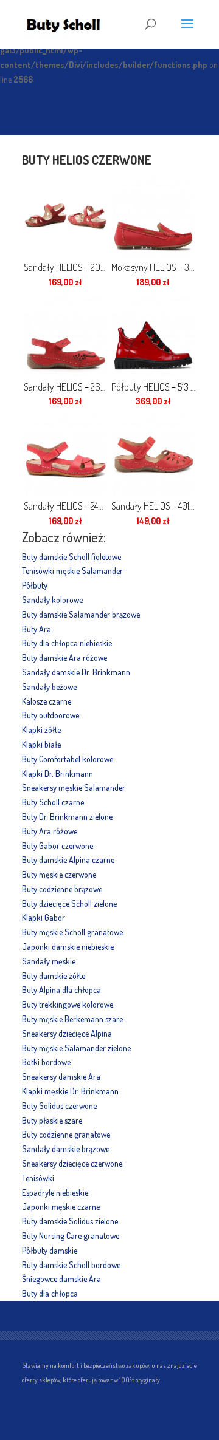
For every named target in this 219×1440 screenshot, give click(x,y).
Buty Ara (36, 629)
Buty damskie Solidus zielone (70, 1221)
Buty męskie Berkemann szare (72, 1019)
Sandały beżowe (49, 686)
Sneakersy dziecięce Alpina (67, 1033)
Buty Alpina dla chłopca (61, 989)
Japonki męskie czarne (61, 1206)
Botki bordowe (46, 1062)
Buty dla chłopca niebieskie (67, 643)
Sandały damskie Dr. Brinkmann (76, 672)
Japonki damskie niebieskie (68, 946)
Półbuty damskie (49, 1250)
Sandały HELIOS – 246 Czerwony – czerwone (66, 506)
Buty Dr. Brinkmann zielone (67, 816)
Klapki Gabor (43, 917)
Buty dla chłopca (50, 1293)
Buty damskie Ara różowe (64, 657)
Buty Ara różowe (49, 831)
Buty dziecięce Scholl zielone (69, 903)
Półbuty (34, 585)
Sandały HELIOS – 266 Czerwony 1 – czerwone (66, 387)
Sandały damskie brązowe (65, 1149)
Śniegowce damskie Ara (61, 1279)
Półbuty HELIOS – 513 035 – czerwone (153, 387)
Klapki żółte (41, 730)
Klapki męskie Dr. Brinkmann (70, 1091)
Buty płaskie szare (52, 1120)
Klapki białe (41, 744)
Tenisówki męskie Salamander (72, 570)
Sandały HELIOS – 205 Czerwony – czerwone (66, 267)
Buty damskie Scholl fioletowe (71, 556)
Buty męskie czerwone (59, 874)
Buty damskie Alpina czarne (68, 860)
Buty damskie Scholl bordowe (71, 1265)
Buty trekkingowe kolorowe (67, 1004)
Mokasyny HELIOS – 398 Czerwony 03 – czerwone (153, 267)
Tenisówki (38, 1178)
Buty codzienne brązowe (62, 889)
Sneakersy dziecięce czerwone (72, 1163)
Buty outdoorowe (50, 715)
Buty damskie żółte (53, 976)
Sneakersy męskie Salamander (73, 787)
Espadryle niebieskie (55, 1192)
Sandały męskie (48, 961)
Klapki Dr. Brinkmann (57, 773)
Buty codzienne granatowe (66, 1134)
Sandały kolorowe (52, 600)
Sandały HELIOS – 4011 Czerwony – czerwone (153, 506)
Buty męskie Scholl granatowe (72, 932)
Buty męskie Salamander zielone (76, 1048)
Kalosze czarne (46, 701)
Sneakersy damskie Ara (61, 1076)
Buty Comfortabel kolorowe (67, 759)
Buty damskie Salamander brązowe (81, 614)
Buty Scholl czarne (53, 802)
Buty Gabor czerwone (57, 846)
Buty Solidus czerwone (59, 1105)
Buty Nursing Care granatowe (70, 1235)
